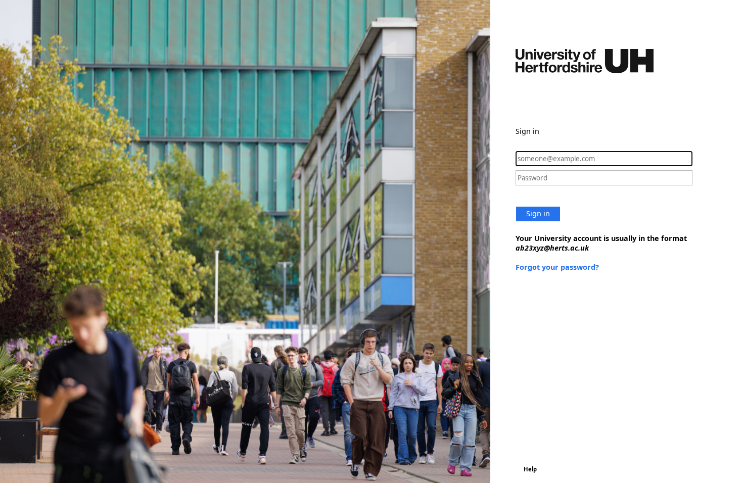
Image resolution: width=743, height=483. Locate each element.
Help (530, 469)
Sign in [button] (538, 213)
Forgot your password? (557, 267)
